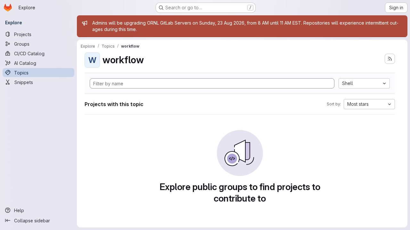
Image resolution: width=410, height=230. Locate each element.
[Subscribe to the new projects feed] (390, 59)
